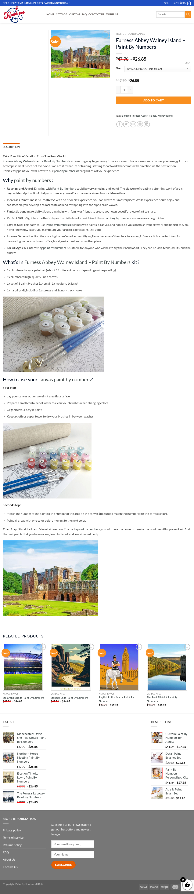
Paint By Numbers (64, 188)
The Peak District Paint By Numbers (162, 699)
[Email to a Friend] (133, 124)
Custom (74, 14)
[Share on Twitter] (126, 124)
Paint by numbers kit (59, 224)
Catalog (61, 14)
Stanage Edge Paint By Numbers (69, 697)
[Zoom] (56, 73)
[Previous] (3, 678)
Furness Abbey (140, 115)
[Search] (188, 14)
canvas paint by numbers (64, 379)
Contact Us (96, 14)
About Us (9, 859)
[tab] (11, 147)
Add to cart (153, 100)
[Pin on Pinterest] (140, 124)
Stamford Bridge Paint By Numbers (23, 697)
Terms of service (13, 837)
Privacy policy (12, 830)
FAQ (84, 14)
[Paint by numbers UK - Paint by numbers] (22, 14)
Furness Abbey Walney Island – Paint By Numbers (35, 161)
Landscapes (136, 33)
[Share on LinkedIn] (147, 124)
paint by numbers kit (67, 171)
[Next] (191, 678)
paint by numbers (32, 180)
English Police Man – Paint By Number (116, 699)
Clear (188, 62)
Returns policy (12, 845)
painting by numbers (118, 218)
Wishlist (112, 14)
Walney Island (165, 115)
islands (152, 115)
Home (50, 14)
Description (11, 146)
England (126, 115)
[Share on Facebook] (119, 124)
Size (118, 68)
